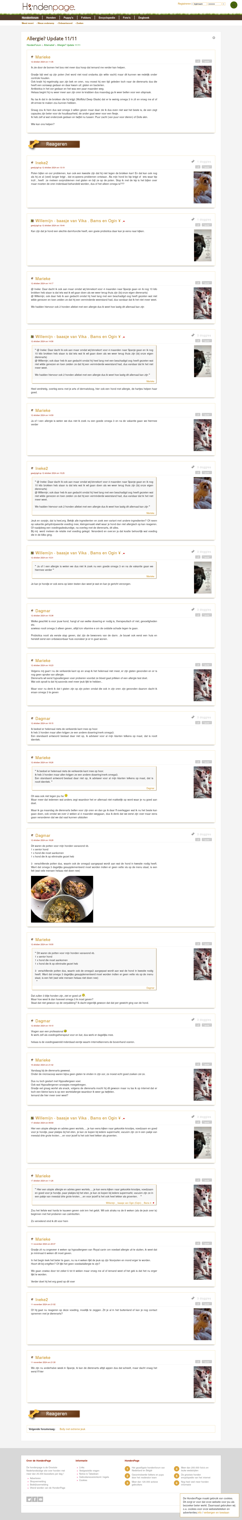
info (200, 1512)
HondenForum (34, 45)
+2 (198, 614)
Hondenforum (30, 17)
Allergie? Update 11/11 (68, 45)
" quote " (206, 61)
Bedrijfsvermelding (39, 1484)
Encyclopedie (107, 17)
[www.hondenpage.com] (49, 13)
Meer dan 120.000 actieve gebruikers (145, 1483)
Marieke (42, 57)
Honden (51, 17)
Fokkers (86, 17)
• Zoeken (79, 23)
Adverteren (35, 1478)
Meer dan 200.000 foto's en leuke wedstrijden (195, 1469)
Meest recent (28, 23)
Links (81, 1467)
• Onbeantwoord (64, 23)
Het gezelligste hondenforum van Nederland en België (148, 1469)
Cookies (83, 1480)
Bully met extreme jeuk (72, 1429)
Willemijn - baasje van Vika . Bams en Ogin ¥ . (79, 220)
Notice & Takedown (89, 1473)
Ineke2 (41, 162)
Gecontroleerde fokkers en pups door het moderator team (148, 1476)
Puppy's (68, 17)
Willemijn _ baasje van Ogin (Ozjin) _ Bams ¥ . (129, 1202)
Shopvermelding (38, 1481)
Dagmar (42, 610)
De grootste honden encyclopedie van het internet (195, 1476)
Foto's (127, 17)
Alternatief (49, 45)
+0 (198, 61)
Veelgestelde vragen (89, 1470)
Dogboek (143, 17)
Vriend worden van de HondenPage (47, 1487)
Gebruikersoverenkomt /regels (94, 1477)
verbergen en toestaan (216, 1512)
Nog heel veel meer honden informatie (195, 1483)
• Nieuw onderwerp (45, 23)
